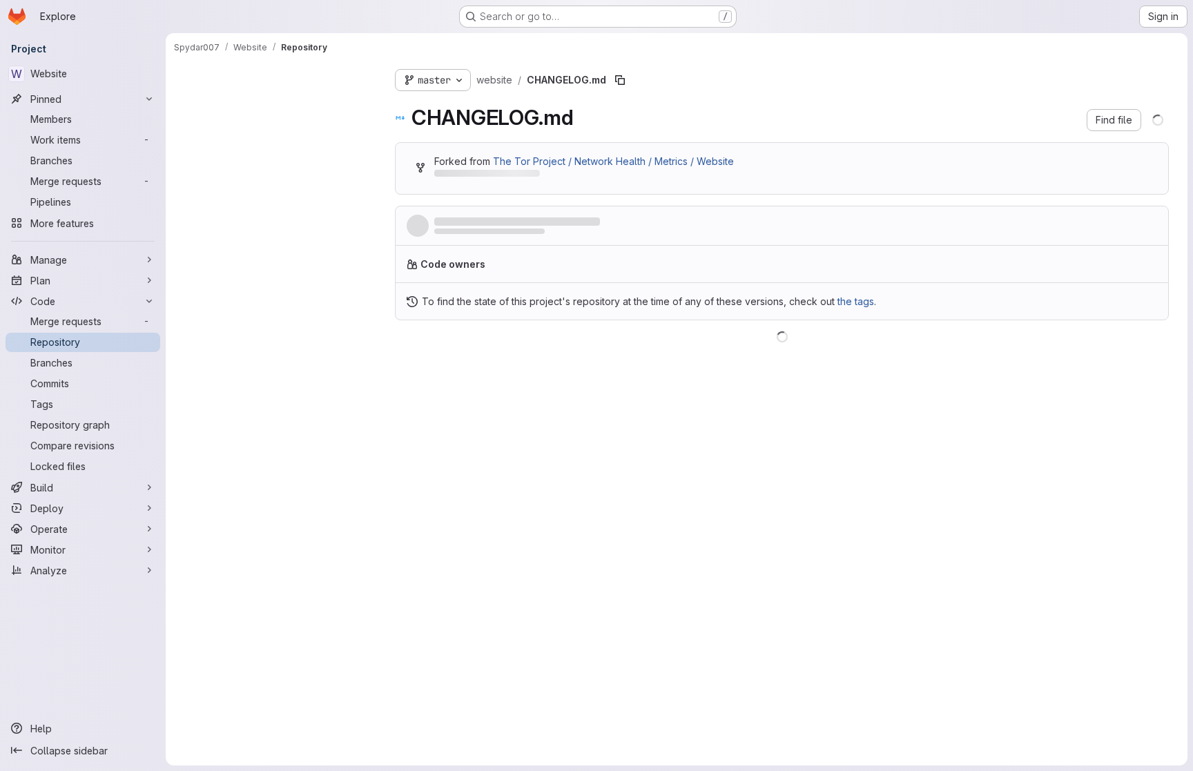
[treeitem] (279, 129)
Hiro (442, 235)
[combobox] (277, 104)
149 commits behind (479, 176)
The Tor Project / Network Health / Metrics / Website (613, 161)
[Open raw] (1115, 354)
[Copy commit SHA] (1091, 228)
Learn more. (813, 269)
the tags (855, 307)
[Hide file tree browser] (185, 77)
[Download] (1143, 354)
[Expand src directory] (185, 129)
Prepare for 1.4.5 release (494, 222)
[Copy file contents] (1092, 354)
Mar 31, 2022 (517, 235)
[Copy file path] (620, 80)
